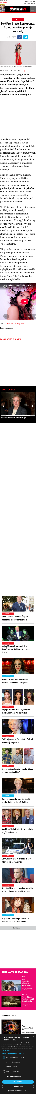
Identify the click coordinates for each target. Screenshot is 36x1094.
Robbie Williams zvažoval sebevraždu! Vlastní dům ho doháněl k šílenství (17, 890)
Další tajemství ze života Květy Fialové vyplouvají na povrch (17, 741)
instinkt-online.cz (28, 1033)
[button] (18, 1053)
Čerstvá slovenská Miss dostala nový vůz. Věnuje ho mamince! (16, 860)
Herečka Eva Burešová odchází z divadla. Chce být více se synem (15, 681)
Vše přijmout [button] (18, 1082)
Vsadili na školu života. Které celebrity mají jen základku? (17, 830)
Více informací (6, 1050)
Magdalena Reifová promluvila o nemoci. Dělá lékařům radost (15, 920)
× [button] (33, 1036)
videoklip (17, 324)
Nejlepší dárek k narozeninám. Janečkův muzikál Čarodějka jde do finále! (16, 649)
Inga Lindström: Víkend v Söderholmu (27, 981)
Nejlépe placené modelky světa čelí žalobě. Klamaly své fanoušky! (16, 711)
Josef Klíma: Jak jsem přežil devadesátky (28, 998)
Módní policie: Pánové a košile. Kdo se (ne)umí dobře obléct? (17, 770)
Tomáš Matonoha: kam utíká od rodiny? (13, 418)
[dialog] (18, 1064)
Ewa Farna (10, 324)
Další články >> (18, 928)
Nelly (22, 324)
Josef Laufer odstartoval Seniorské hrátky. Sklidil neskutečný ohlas (16, 800)
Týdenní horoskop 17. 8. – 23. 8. (28, 1028)
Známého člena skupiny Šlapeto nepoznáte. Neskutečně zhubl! (15, 618)
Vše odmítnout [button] (18, 1086)
